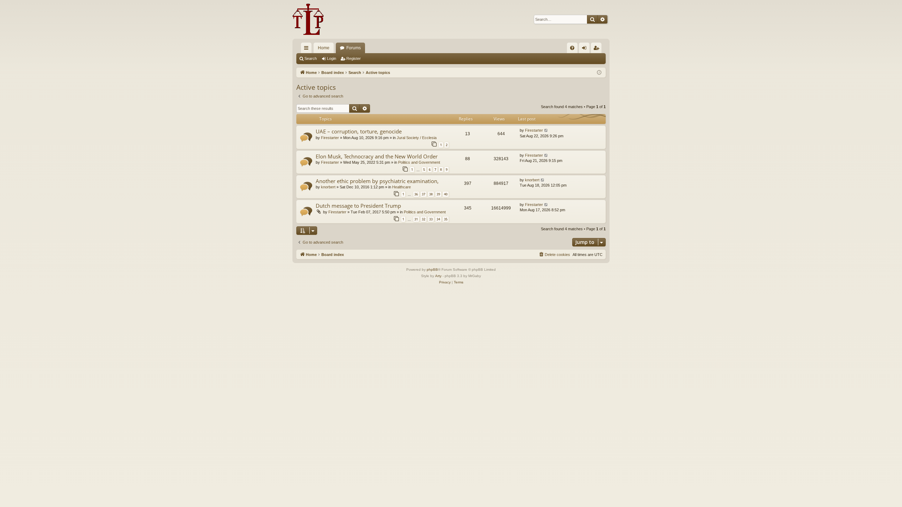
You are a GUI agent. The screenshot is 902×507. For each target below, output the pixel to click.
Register (353, 58)
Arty (438, 276)
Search (310, 58)
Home (323, 47)
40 (445, 194)
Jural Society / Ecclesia (417, 138)
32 (423, 219)
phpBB (432, 269)
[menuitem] (572, 48)
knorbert (328, 187)
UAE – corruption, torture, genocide (359, 131)
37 (423, 194)
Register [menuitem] (597, 49)
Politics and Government (419, 162)
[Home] (308, 19)
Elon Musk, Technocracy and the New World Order (377, 156)
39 (438, 194)
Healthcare (401, 187)
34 (438, 219)
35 (445, 219)
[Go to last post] (546, 130)
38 (431, 194)
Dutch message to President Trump (358, 205)
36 (416, 194)
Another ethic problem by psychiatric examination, (377, 180)
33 (431, 219)
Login (331, 58)
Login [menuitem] (585, 49)
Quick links (307, 49)
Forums (353, 47)
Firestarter (330, 138)
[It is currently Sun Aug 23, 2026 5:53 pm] (599, 73)
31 (416, 219)
